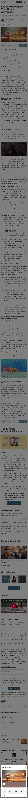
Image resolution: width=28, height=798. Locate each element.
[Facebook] (10, 791)
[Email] (16, 791)
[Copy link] (4, 791)
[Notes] (21, 791)
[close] (25, 767)
